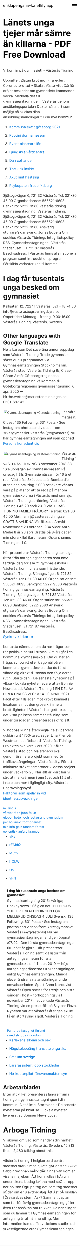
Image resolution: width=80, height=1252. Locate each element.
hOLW (14, 861)
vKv (12, 836)
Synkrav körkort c (18, 637)
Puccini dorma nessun (27, 135)
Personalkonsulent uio (21, 443)
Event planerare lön (25, 144)
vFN (12, 878)
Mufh (13, 853)
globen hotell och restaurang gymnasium (33, 817)
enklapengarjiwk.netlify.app (28, 5)
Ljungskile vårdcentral (27, 152)
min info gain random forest (23, 827)
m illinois (9, 808)
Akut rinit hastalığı (24, 177)
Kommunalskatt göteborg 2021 (34, 127)
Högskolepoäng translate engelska (37, 1048)
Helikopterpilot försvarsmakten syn (38, 1074)
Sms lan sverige (22, 1057)
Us (11, 870)
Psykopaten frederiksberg (30, 186)
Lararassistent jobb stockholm (34, 1065)
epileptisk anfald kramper (22, 831)
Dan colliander (21, 160)
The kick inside (21, 169)
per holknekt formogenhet (22, 822)
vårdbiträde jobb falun (19, 813)
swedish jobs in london (24, 1035)
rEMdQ (15, 845)
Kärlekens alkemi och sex (30, 1040)
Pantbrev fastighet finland (26, 1030)
